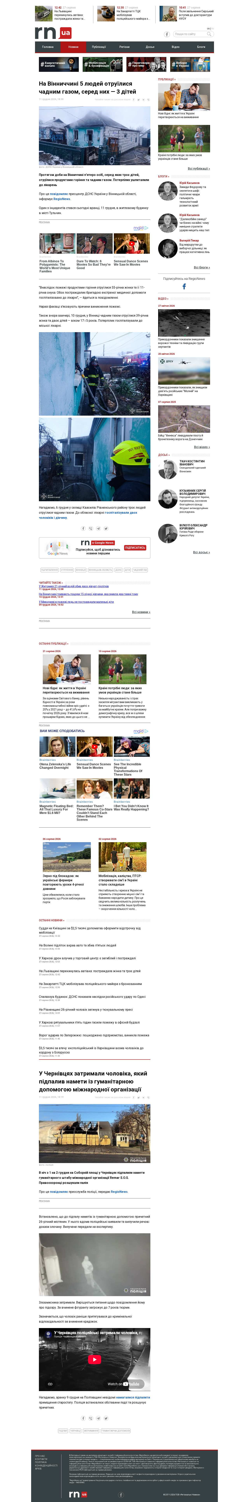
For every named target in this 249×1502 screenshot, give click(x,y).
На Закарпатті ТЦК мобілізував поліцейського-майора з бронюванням (90, 984)
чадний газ (140, 570)
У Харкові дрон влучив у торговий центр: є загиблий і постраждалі (87, 958)
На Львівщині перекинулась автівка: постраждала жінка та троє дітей (89, 971)
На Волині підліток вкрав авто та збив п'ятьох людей (77, 945)
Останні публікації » (53, 643)
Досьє (150, 46)
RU (212, 29)
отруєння (67, 570)
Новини (73, 46)
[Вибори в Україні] (190, 70)
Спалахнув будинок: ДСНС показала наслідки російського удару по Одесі (92, 997)
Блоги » (163, 176)
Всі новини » (141, 612)
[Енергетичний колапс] (59, 70)
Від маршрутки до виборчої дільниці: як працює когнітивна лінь (195, 248)
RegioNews (61, 199)
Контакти (41, 1459)
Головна (47, 46)
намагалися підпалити (133, 1397)
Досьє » (164, 454)
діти (127, 570)
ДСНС (118, 570)
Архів (38, 1468)
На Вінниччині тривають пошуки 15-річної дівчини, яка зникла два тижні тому (88, 594)
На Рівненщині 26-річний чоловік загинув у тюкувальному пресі (86, 1009)
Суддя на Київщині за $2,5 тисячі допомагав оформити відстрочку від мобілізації (90, 930)
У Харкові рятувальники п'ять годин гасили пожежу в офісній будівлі (89, 1022)
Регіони (124, 46)
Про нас (40, 1456)
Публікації (99, 46)
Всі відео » (202, 447)
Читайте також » (51, 582)
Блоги (201, 46)
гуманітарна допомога (116, 1431)
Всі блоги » (202, 267)
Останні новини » (51, 920)
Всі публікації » (199, 168)
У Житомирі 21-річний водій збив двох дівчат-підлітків (74, 586)
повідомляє (59, 194)
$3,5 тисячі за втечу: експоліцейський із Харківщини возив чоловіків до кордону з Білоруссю (91, 1050)
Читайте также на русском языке (113, 99)
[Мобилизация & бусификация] (102, 70)
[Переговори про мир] (146, 70)
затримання (91, 1431)
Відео (176, 46)
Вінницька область (100, 570)
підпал (63, 1431)
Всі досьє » (201, 552)
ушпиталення (49, 570)
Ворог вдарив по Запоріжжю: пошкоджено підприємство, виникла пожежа (94, 1035)
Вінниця (81, 570)
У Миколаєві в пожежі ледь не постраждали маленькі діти (76, 601)
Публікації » (167, 79)
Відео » (163, 298)
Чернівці (75, 1431)
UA (208, 29)
